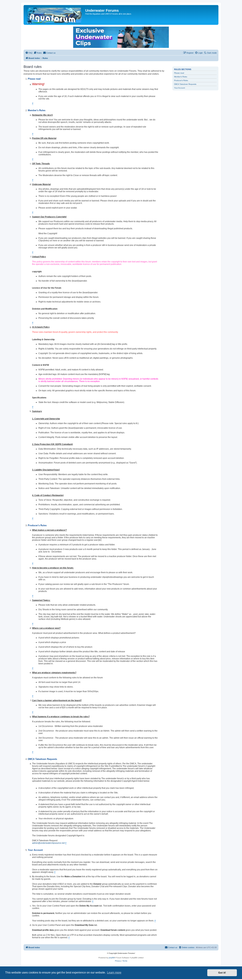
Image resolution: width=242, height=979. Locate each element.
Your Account (179, 88)
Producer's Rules (181, 80)
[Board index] (54, 15)
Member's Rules (180, 77)
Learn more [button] (114, 972)
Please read (179, 73)
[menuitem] (28, 53)
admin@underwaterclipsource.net (48, 843)
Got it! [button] (222, 972)
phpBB (111, 958)
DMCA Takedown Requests (185, 84)
